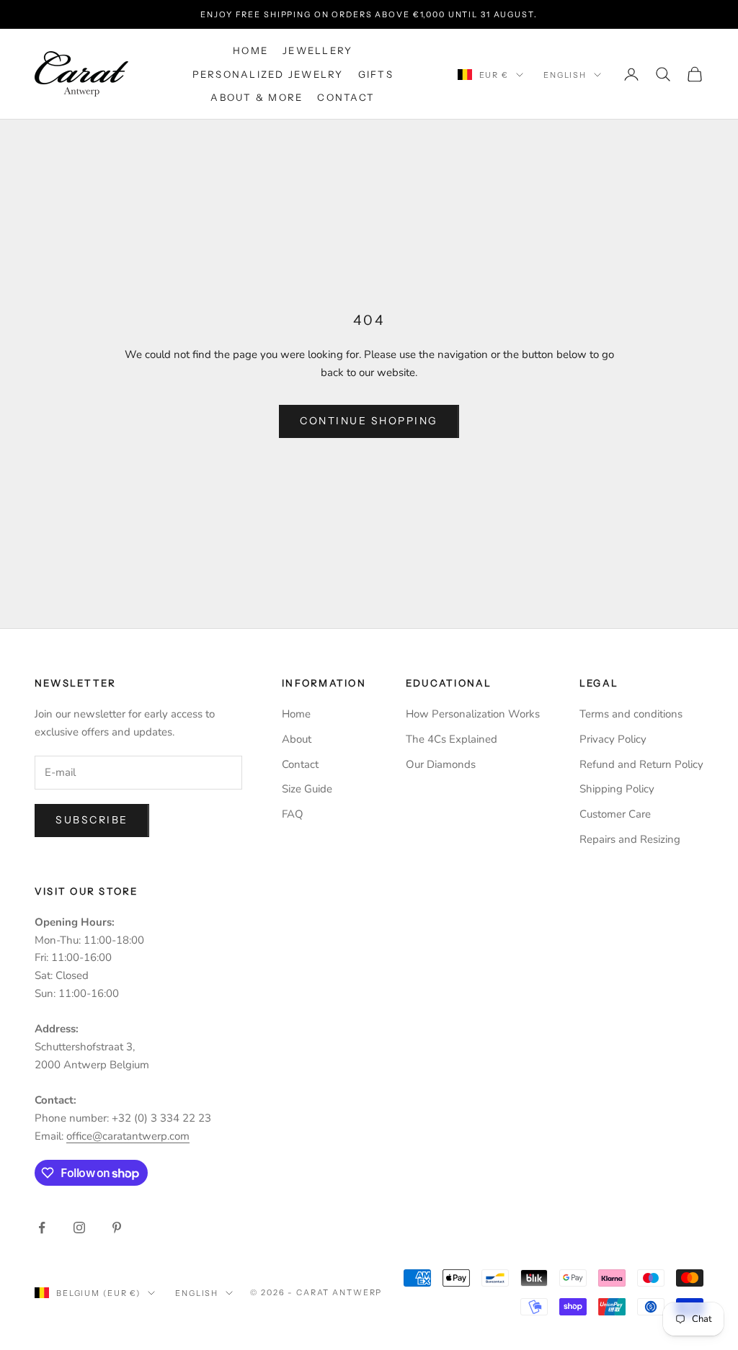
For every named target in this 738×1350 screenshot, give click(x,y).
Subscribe (91, 819)
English (565, 75)
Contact (346, 97)
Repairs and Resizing (629, 839)
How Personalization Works (473, 714)
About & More (256, 97)
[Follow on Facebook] (42, 1227)
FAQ (292, 814)
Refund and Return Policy (641, 764)
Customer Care (615, 814)
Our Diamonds (441, 764)
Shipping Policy (616, 789)
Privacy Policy (612, 739)
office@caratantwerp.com (128, 1136)
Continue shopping (369, 420)
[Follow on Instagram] (79, 1227)
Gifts (376, 74)
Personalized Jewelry (268, 74)
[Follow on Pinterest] (117, 1227)
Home (250, 50)
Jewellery (317, 50)
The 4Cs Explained (451, 739)
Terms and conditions (631, 714)
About (296, 739)
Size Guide (307, 789)
